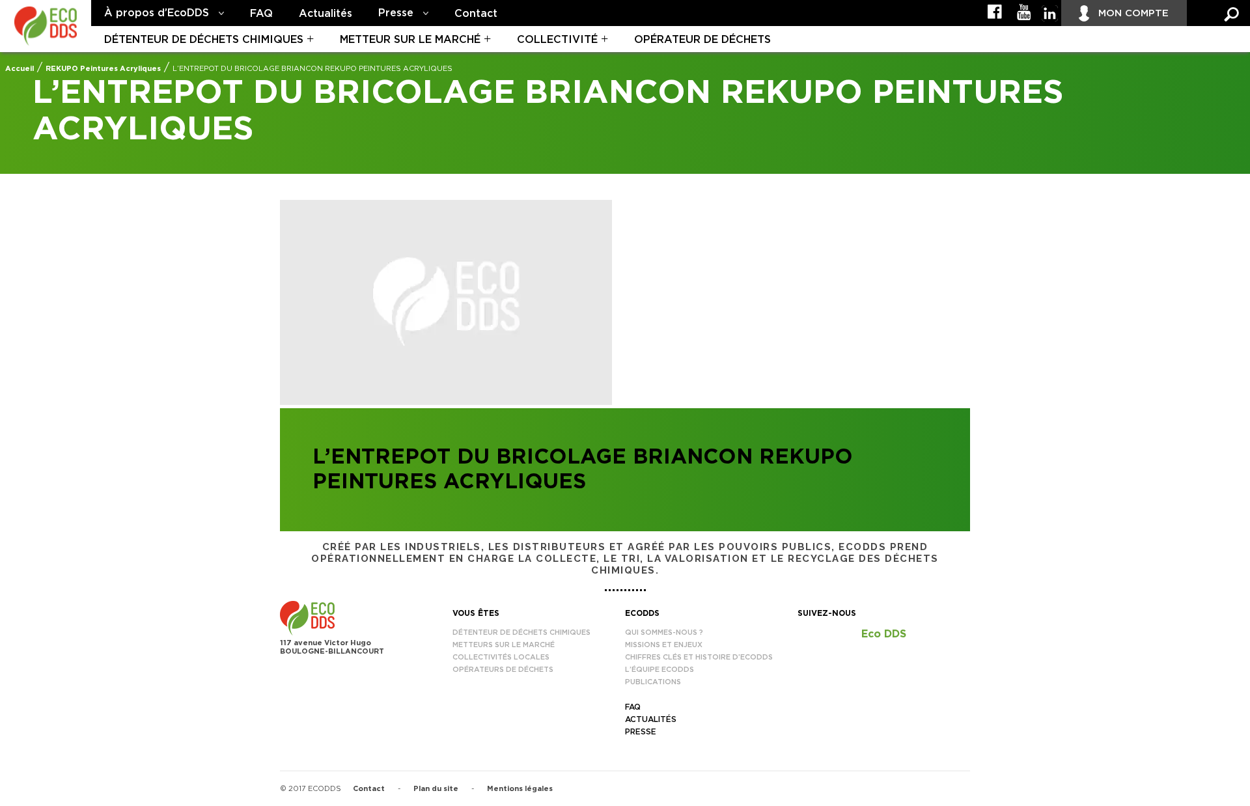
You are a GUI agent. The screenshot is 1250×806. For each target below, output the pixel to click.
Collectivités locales (500, 657)
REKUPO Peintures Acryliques (103, 68)
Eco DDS (883, 634)
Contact (475, 13)
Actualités (325, 13)
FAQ (261, 13)
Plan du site (435, 788)
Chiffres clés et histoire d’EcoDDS (699, 657)
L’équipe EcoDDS (659, 669)
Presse (395, 13)
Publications (653, 682)
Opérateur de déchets (702, 40)
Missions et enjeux (663, 644)
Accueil (19, 68)
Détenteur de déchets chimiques (203, 40)
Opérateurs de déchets (502, 669)
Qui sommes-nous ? (664, 632)
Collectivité (557, 40)
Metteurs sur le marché (503, 644)
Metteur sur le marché (410, 40)
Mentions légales (520, 788)
